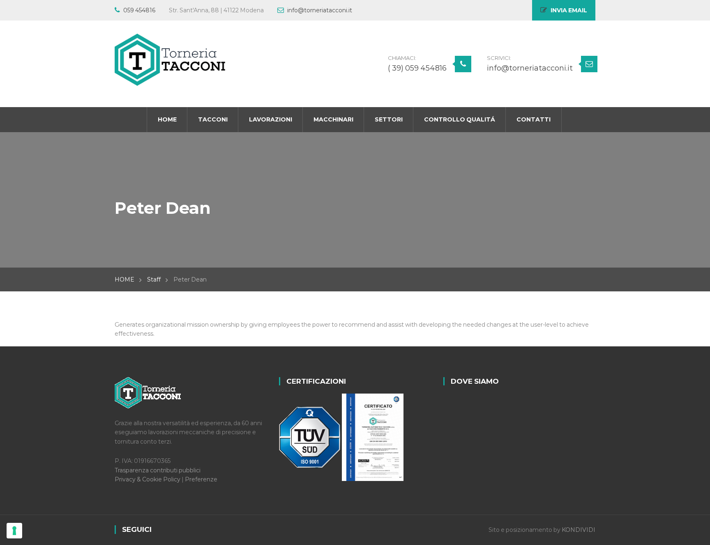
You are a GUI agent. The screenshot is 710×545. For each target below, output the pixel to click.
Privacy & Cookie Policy (148, 479)
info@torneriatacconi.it (319, 10)
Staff (154, 279)
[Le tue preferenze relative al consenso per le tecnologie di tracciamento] (14, 530)
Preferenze (201, 479)
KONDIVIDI (578, 530)
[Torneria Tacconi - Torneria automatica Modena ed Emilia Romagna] (170, 59)
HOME (124, 279)
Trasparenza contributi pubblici (158, 470)
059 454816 (139, 10)
